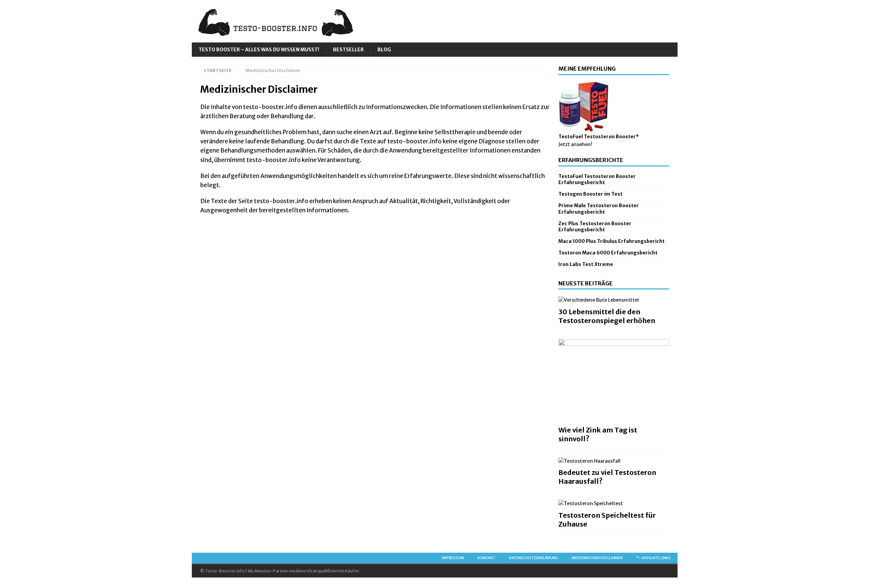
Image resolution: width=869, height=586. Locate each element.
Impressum (453, 557)
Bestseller (348, 50)
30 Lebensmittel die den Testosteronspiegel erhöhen (606, 316)
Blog (384, 50)
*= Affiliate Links (653, 557)
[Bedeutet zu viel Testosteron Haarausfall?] (613, 461)
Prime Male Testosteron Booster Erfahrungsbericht (598, 208)
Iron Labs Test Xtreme (585, 264)
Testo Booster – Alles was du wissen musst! (259, 50)
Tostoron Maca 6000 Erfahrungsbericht (608, 253)
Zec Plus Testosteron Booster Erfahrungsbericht (594, 226)
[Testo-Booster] (280, 39)
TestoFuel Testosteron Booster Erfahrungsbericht (597, 179)
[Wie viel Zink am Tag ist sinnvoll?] (613, 380)
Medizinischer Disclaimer (597, 557)
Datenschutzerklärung (533, 557)
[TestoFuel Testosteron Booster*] (583, 129)
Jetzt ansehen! (575, 144)
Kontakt (486, 557)
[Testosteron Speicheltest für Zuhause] (613, 503)
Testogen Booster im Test (590, 194)
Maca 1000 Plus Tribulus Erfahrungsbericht (611, 241)
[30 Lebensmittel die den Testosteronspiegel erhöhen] (613, 300)
